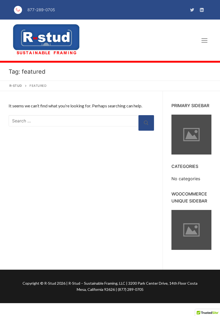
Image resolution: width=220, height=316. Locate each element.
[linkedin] (202, 10)
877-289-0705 (41, 9)
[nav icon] (204, 40)
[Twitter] (192, 10)
